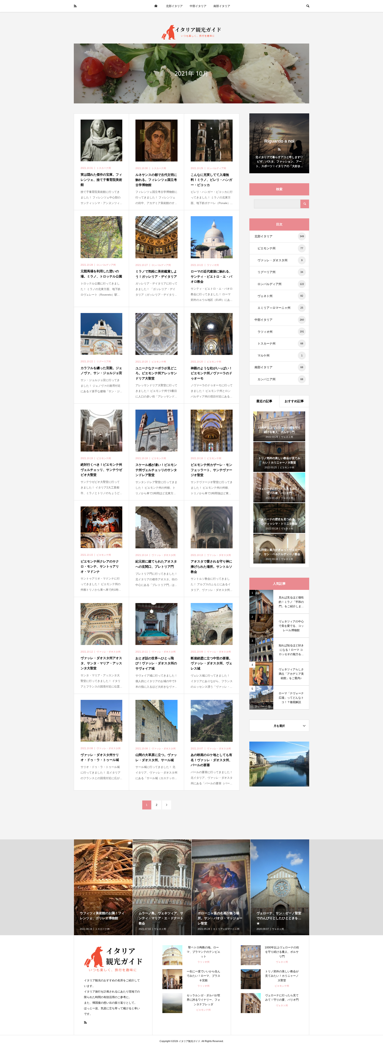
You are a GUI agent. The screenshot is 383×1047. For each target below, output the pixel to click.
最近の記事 (264, 401)
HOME (156, 6)
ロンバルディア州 (281, 284)
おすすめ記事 (294, 401)
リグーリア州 (280, 272)
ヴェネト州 (280, 296)
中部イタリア (198, 6)
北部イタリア (174, 6)
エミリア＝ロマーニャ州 (280, 307)
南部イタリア (221, 6)
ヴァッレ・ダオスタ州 (280, 260)
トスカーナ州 (280, 343)
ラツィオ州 (281, 331)
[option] (103, 887)
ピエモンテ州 (280, 248)
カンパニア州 (280, 379)
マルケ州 (280, 355)
